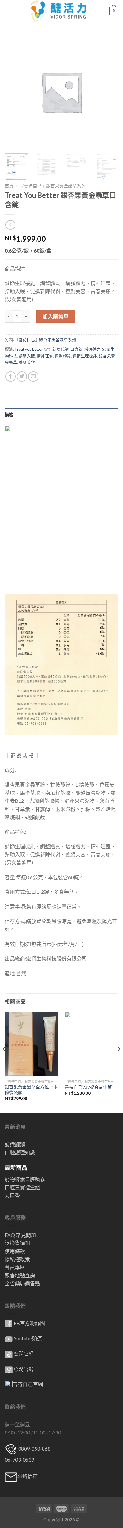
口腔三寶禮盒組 (22, 1187)
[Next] (118, 1061)
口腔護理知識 (20, 1152)
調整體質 (63, 355)
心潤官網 (24, 1369)
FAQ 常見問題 (20, 1235)
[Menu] (8, 11)
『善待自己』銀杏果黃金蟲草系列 (53, 185)
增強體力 (92, 349)
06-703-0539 (19, 1460)
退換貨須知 (17, 1243)
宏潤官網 (24, 1353)
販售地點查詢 (20, 1275)
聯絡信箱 (27, 1476)
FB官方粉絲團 (29, 1323)
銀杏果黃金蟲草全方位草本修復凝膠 (31, 1089)
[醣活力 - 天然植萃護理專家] (62, 11)
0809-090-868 (33, 1449)
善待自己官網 (28, 1384)
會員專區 (15, 1267)
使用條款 (15, 1251)
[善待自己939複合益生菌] (91, 1044)
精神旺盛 (45, 355)
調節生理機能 (85, 355)
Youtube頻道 (28, 1338)
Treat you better (29, 349)
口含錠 (76, 349)
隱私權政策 (17, 1259)
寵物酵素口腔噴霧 (25, 1179)
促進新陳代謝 (56, 349)
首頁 (9, 185)
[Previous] (4, 1061)
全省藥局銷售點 (22, 1283)
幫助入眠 (27, 355)
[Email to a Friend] (33, 376)
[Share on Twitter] (22, 376)
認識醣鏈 (15, 1144)
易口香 (12, 1195)
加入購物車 (55, 316)
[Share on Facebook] (10, 376)
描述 (9, 414)
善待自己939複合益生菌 (88, 1087)
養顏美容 (27, 362)
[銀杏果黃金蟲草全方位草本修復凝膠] (31, 1044)
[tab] (61, 414)
